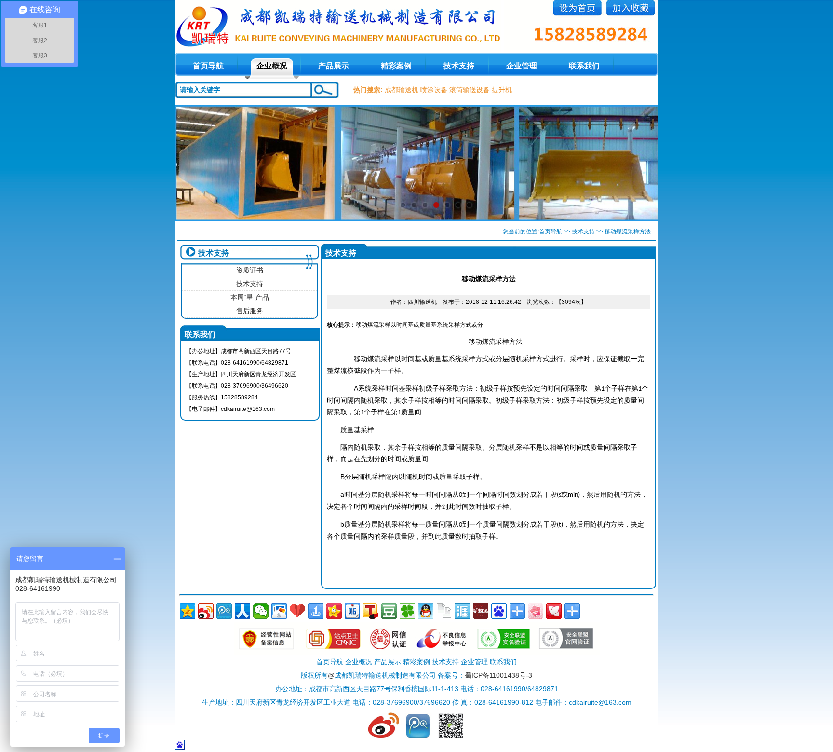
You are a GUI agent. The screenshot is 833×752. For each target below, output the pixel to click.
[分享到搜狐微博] (370, 611)
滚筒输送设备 (469, 90)
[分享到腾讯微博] (224, 611)
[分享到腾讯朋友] (407, 611)
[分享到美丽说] (535, 611)
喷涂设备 (433, 90)
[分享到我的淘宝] (517, 611)
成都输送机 (401, 90)
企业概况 (271, 66)
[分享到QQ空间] (187, 611)
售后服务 (249, 310)
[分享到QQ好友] (425, 611)
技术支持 (458, 66)
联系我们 (584, 66)
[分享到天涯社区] (462, 611)
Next (641, 163)
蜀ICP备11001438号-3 (498, 675)
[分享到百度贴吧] (352, 611)
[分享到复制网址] (444, 611)
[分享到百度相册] (279, 611)
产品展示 (333, 66)
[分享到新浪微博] (206, 611)
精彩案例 (396, 66)
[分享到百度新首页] (499, 611)
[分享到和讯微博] (480, 611)
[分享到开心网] (334, 611)
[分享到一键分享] (315, 611)
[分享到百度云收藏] (297, 611)
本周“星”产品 (249, 297)
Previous (192, 163)
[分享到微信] (261, 611)
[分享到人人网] (242, 611)
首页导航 (550, 231)
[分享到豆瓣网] (389, 611)
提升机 (502, 90)
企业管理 (521, 66)
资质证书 (249, 270)
